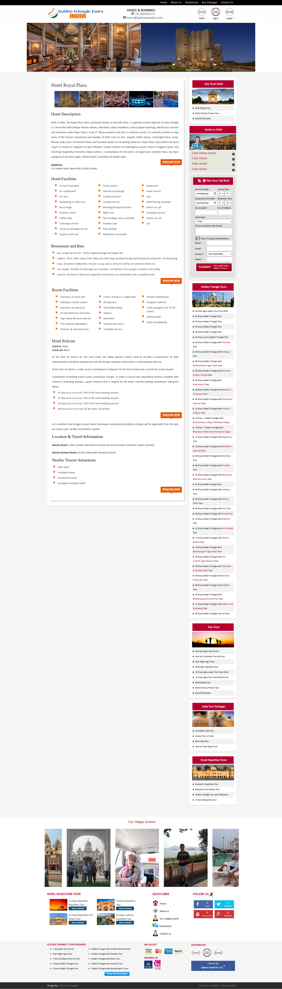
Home (163, 2)
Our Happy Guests (169, 918)
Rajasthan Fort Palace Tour (207, 789)
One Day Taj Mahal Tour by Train (210, 656)
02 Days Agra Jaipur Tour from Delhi (211, 311)
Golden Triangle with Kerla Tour (105, 959)
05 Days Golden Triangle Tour (208, 326)
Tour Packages (209, 2)
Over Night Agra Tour (205, 661)
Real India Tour (202, 741)
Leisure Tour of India (204, 736)
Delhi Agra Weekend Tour (206, 667)
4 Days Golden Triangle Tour (65, 963)
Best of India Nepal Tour (207, 746)
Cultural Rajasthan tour (206, 800)
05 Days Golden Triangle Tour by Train (212, 613)
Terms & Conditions (209, 985)
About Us (176, 2)
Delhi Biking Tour (203, 108)
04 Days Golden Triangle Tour (208, 321)
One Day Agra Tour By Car (207, 651)
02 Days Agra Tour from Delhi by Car (212, 677)
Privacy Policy (229, 985)
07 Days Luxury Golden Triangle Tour (211, 337)
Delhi (202, 18)
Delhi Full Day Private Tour (207, 113)
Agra (215, 18)
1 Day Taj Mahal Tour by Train (66, 959)
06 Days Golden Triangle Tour (208, 332)
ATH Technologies (68, 985)
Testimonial (191, 2)
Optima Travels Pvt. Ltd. (212, 967)
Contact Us (227, 2)
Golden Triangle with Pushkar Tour (106, 954)
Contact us (165, 933)
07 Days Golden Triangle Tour (208, 484)
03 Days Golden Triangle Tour (208, 316)
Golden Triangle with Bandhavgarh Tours (109, 968)
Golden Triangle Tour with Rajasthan (211, 794)
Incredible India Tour (204, 731)
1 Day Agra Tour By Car (63, 949)
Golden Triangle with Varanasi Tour (107, 963)
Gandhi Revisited (203, 118)
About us (164, 911)
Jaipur (229, 18)
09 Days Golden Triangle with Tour (213, 508)
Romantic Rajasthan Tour (206, 784)
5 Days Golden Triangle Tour (65, 968)
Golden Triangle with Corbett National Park (111, 949)
